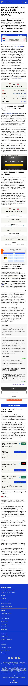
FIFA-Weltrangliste (14, 215)
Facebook (16, 658)
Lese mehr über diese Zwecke (18, 384)
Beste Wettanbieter (5, 601)
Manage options (14, 392)
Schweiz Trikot (4, 621)
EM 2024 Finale (19, 46)
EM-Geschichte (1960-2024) (8, 592)
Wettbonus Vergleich (6, 603)
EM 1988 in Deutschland (9, 147)
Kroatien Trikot (4, 627)
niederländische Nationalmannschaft (12, 113)
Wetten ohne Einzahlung (6, 606)
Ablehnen (14, 396)
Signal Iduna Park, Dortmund (19, 93)
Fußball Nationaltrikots (6, 613)
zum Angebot (20, 452)
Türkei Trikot (3, 624)
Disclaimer (3, 652)
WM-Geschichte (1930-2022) (8, 590)
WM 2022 (3, 598)
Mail (19, 658)
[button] (26, 290)
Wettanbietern (12, 277)
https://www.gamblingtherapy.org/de (14, 664)
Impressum (3, 644)
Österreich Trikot (5, 618)
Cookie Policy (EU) (5, 650)
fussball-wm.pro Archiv (6, 639)
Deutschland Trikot (5, 616)
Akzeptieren (14, 388)
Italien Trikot (4, 629)
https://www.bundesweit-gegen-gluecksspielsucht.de (15, 667)
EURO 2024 (19, 78)
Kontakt (3, 642)
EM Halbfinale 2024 (21, 96)
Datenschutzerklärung (6, 647)
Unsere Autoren (4, 636)
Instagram (9, 658)
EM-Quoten (4, 284)
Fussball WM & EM (8, 2)
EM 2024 (3, 595)
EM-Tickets (23, 101)
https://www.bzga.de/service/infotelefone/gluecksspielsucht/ (14, 666)
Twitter (12, 658)
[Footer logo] (14, 681)
